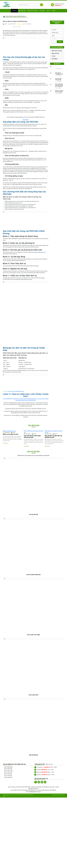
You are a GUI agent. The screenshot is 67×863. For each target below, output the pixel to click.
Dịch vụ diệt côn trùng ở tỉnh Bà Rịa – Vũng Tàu (59, 85)
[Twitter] (38, 782)
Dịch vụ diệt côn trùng (33, 634)
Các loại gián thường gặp (58, 79)
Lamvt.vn (62, 794)
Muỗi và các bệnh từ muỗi (10, 434)
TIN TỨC (48, 10)
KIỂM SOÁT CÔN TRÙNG (32, 10)
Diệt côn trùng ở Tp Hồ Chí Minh (59, 91)
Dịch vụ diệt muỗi (33, 695)
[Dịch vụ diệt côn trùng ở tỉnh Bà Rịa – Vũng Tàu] (52, 86)
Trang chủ (14, 10)
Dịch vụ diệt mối (33, 514)
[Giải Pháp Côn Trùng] (6, 4)
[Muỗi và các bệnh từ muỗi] (9, 431)
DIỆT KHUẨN (41, 10)
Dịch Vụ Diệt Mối (8, 775)
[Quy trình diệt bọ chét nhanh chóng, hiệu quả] (33, 431)
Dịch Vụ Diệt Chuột (8, 771)
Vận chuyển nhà (33, 755)
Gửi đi (59, 41)
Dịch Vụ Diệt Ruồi (8, 777)
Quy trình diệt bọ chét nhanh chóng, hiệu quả (32, 436)
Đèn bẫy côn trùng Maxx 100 (59, 73)
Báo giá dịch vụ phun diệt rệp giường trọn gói (53, 436)
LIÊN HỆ (53, 10)
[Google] (45, 782)
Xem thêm (5, 443)
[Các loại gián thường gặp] (52, 80)
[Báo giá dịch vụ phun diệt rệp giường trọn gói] (54, 431)
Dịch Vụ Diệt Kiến (8, 768)
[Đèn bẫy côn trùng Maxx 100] (52, 74)
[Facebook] (35, 782)
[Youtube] (42, 782)
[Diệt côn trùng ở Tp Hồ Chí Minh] (52, 92)
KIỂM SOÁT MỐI (22, 10)
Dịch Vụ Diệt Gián (8, 773)
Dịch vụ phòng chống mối (33, 574)
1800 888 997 (25, 119)
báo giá (42, 252)
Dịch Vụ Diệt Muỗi (8, 767)
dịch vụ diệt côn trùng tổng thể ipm (16, 391)
